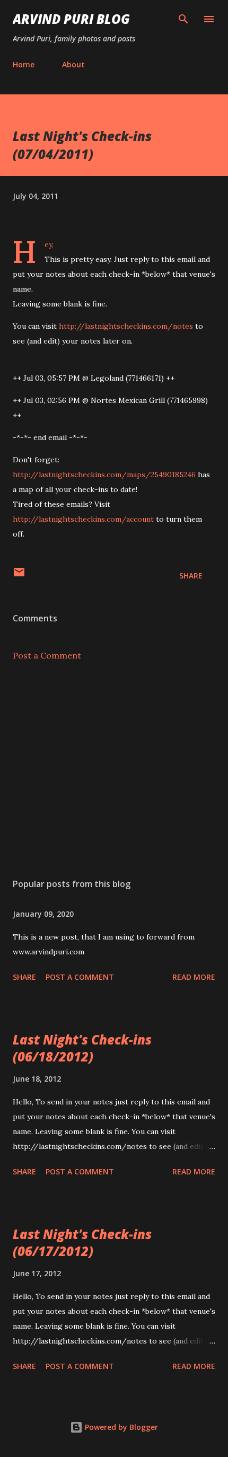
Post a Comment (47, 655)
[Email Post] (19, 575)
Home (23, 64)
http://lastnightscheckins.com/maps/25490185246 (104, 474)
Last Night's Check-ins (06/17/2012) (82, 1242)
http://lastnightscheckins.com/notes (126, 326)
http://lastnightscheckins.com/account (83, 519)
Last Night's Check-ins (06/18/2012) (82, 1048)
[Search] (183, 19)
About (73, 64)
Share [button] (191, 575)
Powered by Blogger (120, 1427)
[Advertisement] (114, 770)
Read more (193, 977)
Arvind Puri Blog (71, 19)
